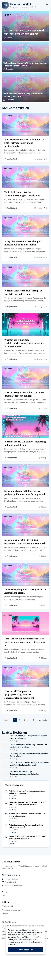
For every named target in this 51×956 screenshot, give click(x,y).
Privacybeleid (7, 906)
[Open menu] (46, 5)
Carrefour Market (11, 861)
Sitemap (5, 914)
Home (4, 896)
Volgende (43, 720)
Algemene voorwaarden (11, 910)
